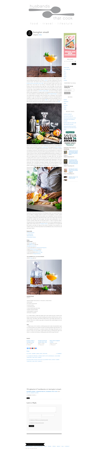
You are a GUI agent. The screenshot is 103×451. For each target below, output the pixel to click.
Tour (65, 71)
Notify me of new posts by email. (37, 422)
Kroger (31, 243)
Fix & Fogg (40, 252)
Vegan (65, 108)
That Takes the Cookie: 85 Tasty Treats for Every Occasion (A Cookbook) (75, 170)
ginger (34, 353)
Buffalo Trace (31, 244)
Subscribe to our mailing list (68, 87)
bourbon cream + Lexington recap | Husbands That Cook (42, 391)
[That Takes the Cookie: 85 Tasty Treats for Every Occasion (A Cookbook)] (66, 170)
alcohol (29, 353)
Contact (65, 80)
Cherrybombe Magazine (41, 247)
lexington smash (41, 32)
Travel (65, 73)
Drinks (40, 34)
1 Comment (59, 353)
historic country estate (43, 90)
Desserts (66, 105)
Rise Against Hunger (52, 93)
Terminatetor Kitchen (31, 237)
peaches (45, 353)
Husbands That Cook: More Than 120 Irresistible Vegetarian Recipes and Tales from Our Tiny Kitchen (75, 152)
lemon (37, 353)
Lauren (45, 80)
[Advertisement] (44, 375)
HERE (46, 99)
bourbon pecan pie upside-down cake (35, 83)
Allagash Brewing (36, 253)
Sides (65, 103)
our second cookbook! (68, 116)
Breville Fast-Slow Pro (31, 246)
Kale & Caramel (33, 249)
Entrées (65, 99)
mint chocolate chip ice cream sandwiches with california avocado (70, 119)
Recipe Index (66, 67)
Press (65, 74)
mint (41, 353)
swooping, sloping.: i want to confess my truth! (74, 177)
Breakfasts (66, 101)
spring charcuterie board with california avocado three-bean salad (70, 128)
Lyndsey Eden (45, 147)
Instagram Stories (44, 223)
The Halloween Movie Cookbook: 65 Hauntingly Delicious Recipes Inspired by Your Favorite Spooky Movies (74, 161)
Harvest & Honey (30, 232)
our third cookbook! (68, 114)
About (65, 76)
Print (28, 351)
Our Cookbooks (67, 69)
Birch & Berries (58, 147)
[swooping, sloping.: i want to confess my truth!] (66, 178)
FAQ (65, 78)
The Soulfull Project (37, 250)
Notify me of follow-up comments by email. (39, 420)
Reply (28, 398)
